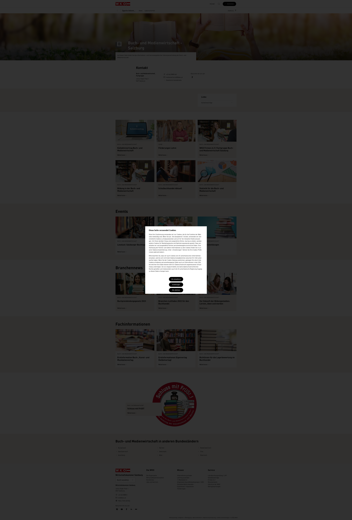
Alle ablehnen (176, 290)
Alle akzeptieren (176, 279)
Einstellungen (176, 284)
